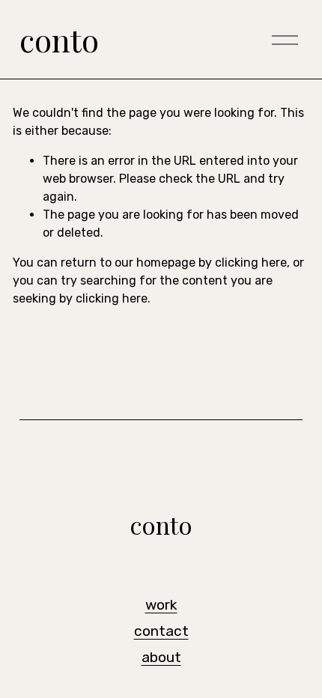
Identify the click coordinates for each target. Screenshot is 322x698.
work (161, 604)
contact (161, 631)
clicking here (251, 262)
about (161, 657)
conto (59, 40)
